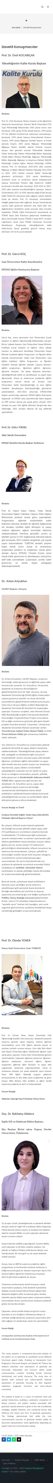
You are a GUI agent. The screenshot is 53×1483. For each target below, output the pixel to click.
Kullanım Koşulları (22, 1460)
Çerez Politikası (9, 1464)
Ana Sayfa (16, 28)
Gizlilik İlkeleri (39, 1460)
